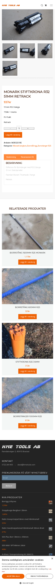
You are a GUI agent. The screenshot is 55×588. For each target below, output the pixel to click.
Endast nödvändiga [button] (39, 576)
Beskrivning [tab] (11, 157)
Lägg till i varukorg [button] (27, 262)
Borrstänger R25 (44, 146)
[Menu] (51, 5)
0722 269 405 (7, 465)
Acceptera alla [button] (13, 576)
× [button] (52, 559)
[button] (27, 583)
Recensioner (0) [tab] (27, 157)
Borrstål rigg (32, 146)
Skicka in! (9, 486)
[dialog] (27, 572)
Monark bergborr (19, 146)
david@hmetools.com (26, 465)
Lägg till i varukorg (13, 135)
